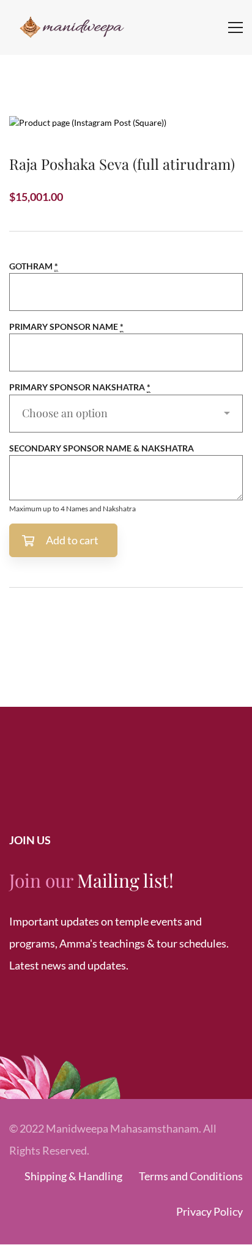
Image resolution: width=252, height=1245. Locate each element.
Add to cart (72, 540)
